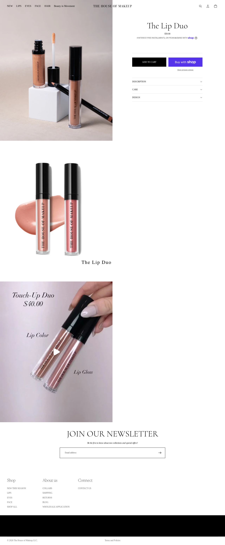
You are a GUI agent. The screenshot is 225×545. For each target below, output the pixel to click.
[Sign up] (160, 453)
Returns (47, 497)
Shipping (47, 493)
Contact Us (84, 488)
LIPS (9, 493)
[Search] (200, 6)
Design (136, 97)
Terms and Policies (112, 540)
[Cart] (215, 6)
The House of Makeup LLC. (26, 540)
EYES (9, 497)
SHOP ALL (12, 507)
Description (139, 81)
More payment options (185, 70)
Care (135, 89)
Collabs (47, 488)
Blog (45, 502)
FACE (9, 502)
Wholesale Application (56, 507)
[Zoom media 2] (56, 211)
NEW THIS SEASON (16, 488)
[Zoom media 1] (56, 70)
